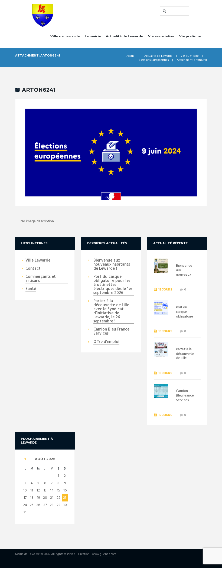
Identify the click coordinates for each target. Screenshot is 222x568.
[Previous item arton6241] (63, 152)
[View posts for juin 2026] (24, 459)
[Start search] (163, 11)
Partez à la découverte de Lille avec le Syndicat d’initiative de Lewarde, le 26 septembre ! (111, 311)
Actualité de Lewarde (124, 36)
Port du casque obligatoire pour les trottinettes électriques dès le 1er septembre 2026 (112, 285)
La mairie (93, 36)
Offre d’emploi (106, 342)
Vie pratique (190, 36)
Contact (33, 269)
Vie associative (161, 36)
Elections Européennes (154, 60)
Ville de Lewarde (65, 36)
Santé (30, 289)
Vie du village (190, 56)
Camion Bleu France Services (111, 332)
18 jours (165, 331)
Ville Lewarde (37, 261)
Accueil (131, 56)
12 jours (165, 289)
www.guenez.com (104, 554)
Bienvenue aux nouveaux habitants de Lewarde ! (111, 265)
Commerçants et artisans (40, 279)
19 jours (165, 415)
